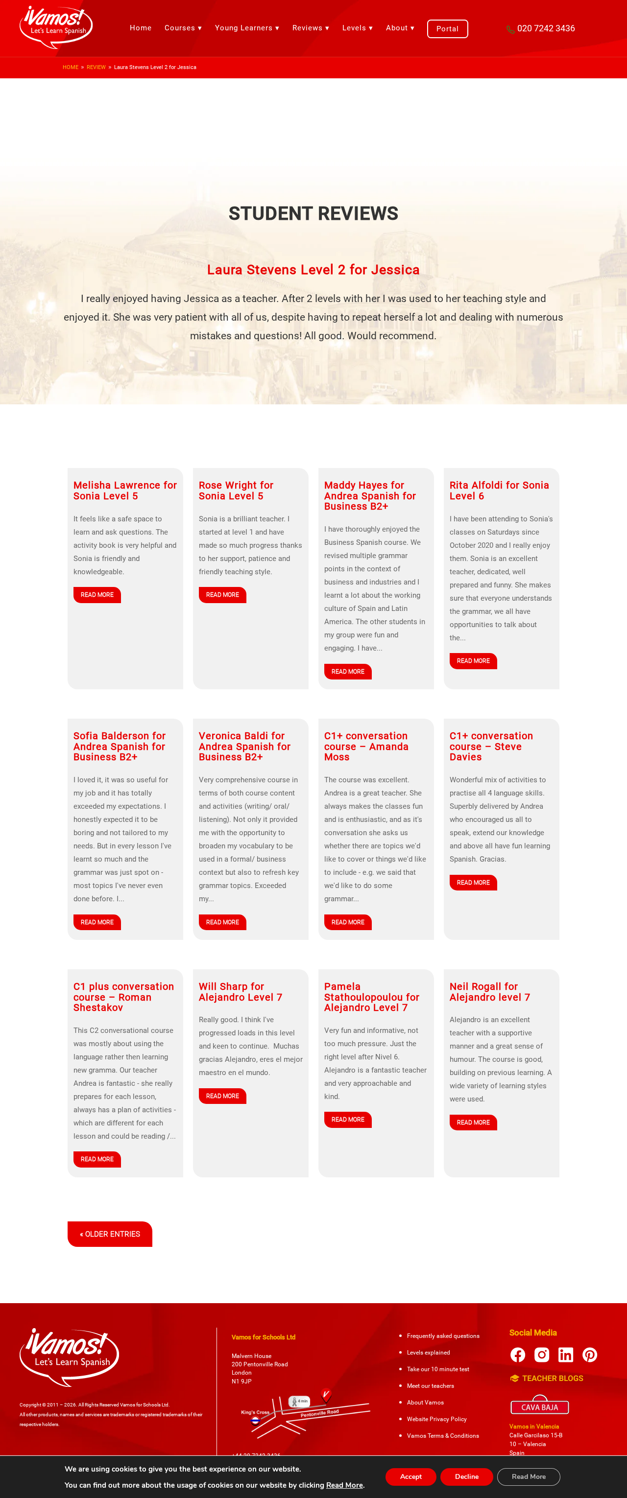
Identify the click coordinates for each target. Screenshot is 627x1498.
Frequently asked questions (443, 1336)
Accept (411, 1476)
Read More (344, 1485)
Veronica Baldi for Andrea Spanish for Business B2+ (245, 746)
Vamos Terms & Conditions (443, 1435)
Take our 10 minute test (438, 1369)
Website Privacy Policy (437, 1419)
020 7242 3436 (546, 28)
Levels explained (428, 1352)
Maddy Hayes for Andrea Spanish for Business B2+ (370, 496)
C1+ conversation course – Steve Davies (491, 746)
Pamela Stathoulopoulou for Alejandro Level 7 (372, 997)
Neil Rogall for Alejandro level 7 (490, 992)
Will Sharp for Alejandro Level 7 (241, 992)
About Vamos (425, 1402)
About (397, 27)
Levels (354, 27)
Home (141, 27)
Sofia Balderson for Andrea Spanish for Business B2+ (119, 746)
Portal (447, 28)
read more (97, 594)
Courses (180, 27)
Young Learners (244, 27)
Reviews (307, 27)
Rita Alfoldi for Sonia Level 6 (500, 490)
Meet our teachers (430, 1385)
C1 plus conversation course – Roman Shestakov (123, 997)
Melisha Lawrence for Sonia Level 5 (125, 490)
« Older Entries (110, 1234)
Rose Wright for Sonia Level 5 (236, 490)
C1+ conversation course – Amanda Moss (366, 746)
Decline (467, 1476)
